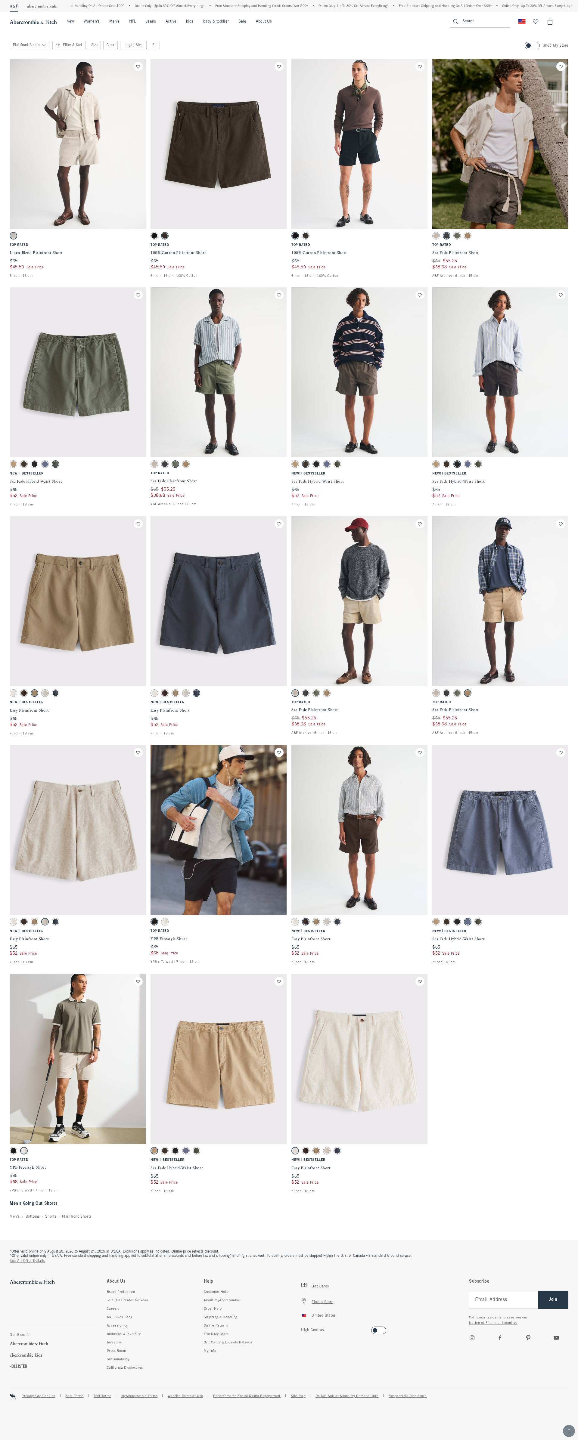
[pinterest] (528, 1338)
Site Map (298, 1396)
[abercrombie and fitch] (33, 21)
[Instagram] (472, 1338)
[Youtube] (556, 1338)
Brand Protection (121, 1291)
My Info (210, 1350)
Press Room (116, 1350)
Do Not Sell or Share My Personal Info (346, 1396)
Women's (92, 21)
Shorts (50, 1217)
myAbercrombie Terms (139, 1396)
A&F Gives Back (119, 1317)
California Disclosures (125, 1367)
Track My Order (216, 1334)
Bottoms (33, 1217)
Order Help (213, 1308)
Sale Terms (75, 1396)
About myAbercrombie (222, 1300)
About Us (264, 21)
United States (324, 1316)
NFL (132, 21)
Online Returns (216, 1325)
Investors (114, 1342)
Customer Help (216, 1291)
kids (189, 21)
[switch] (303, 1328)
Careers (113, 1308)
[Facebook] (500, 1338)
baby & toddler (216, 21)
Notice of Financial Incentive (493, 1322)
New (70, 21)
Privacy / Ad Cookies (38, 1396)
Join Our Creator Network (127, 1300)
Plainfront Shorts (77, 1217)
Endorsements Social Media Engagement (247, 1396)
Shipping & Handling (220, 1317)
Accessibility (117, 1325)
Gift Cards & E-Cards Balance (228, 1342)
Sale (242, 21)
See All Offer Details (27, 1261)
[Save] (138, 66)
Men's (114, 21)
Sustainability (118, 1359)
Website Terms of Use (185, 1396)
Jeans (151, 21)
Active (171, 21)
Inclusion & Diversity (124, 1334)
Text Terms (102, 1396)
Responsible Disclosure (408, 1396)
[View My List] (535, 21)
